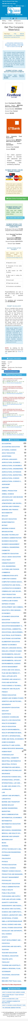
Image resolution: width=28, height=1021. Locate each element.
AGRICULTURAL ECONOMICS (12, 466)
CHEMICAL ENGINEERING (10, 547)
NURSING (5, 846)
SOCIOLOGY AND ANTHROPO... (12, 931)
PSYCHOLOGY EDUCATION (11, 884)
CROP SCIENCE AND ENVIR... (12, 598)
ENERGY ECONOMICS (9, 645)
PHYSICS (5, 862)
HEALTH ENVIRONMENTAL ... (11, 730)
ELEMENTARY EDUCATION (11, 642)
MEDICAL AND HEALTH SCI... (11, 833)
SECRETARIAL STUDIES (10, 918)
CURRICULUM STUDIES (10, 601)
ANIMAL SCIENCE (8, 494)
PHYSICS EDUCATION (9, 865)
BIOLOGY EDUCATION (9, 519)
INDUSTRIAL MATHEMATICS (11, 761)
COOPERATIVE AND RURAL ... (12, 585)
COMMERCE (6, 572)
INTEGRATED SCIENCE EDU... (12, 777)
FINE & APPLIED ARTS (9, 676)
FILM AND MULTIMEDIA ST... (11, 673)
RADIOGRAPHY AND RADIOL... (12, 906)
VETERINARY (6, 972)
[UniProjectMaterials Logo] (14, 10)
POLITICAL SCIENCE (9, 868)
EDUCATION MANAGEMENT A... (12, 626)
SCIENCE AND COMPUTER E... (12, 912)
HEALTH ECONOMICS (9, 723)
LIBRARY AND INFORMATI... (11, 796)
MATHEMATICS (7, 821)
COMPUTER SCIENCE (9, 579)
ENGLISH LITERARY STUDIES (12, 651)
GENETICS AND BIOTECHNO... (12, 701)
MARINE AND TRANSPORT (11, 802)
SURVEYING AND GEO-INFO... (12, 946)
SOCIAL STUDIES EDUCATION (12, 928)
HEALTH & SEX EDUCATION (11, 720)
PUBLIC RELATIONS (8, 893)
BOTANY (5, 525)
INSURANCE (6, 774)
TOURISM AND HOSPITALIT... (11, 965)
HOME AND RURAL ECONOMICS (13, 739)
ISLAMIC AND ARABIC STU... (11, 786)
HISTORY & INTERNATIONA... (11, 736)
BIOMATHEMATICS (8, 522)
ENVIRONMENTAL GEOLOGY (11, 660)
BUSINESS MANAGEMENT (10, 544)
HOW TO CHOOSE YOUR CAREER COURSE (13, 992)
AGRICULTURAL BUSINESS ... (12, 462)
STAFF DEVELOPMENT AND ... (12, 940)
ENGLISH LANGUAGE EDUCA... (12, 648)
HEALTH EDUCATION (9, 726)
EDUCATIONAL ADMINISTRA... (12, 629)
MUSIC (4, 843)
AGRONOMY (6, 484)
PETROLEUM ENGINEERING (11, 852)
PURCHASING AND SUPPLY (11, 896)
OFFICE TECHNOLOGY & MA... (12, 849)
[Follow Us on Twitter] (13, 18)
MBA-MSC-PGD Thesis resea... (12, 981)
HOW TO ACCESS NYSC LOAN (10, 998)
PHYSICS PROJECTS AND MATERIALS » (14, 383)
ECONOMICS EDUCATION (10, 616)
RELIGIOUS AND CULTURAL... (12, 909)
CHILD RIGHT (6, 560)
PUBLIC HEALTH (7, 890)
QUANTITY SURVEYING (10, 902)
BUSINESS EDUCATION (10, 541)
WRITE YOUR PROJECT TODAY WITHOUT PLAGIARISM (13, 995)
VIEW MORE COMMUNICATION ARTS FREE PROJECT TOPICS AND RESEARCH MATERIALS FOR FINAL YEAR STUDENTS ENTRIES (14, 44)
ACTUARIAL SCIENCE (9, 450)
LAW (3, 792)
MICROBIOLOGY (7, 840)
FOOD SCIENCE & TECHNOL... (12, 686)
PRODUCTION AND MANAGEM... (12, 874)
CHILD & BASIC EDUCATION (11, 557)
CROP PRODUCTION (9, 594)
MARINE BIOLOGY (8, 805)
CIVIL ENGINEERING (9, 566)
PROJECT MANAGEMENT (10, 877)
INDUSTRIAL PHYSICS (9, 764)
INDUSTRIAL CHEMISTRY (10, 758)
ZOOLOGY (5, 978)
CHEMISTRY (6, 550)
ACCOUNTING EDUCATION (11, 447)
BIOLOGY (5, 516)
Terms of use (18, 1016)
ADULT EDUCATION (8, 453)
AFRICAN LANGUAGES (9, 459)
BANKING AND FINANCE (10, 510)
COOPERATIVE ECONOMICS (11, 588)
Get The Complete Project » (12, 371)
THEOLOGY (5, 962)
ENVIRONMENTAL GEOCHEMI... (12, 657)
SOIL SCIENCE (7, 934)
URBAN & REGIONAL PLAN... (11, 968)
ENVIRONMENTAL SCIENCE (11, 663)
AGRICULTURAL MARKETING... (12, 475)
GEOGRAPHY (6, 704)
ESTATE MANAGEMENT (10, 667)
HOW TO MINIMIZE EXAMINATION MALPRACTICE (11, 1001)
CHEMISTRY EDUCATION (10, 554)
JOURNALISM (6, 789)
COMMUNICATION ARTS (10, 576)
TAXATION (5, 949)
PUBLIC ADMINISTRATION (10, 887)
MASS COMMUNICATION (10, 814)
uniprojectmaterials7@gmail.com (14, 257)
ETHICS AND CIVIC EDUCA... (11, 670)
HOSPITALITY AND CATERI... (11, 745)
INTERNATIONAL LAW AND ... (12, 783)
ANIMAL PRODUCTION (9, 491)
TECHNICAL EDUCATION (10, 956)
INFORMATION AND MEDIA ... (11, 767)
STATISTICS (6, 943)
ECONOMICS (6, 613)
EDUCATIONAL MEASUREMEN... (12, 632)
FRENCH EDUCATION (9, 695)
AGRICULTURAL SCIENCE (10, 478)
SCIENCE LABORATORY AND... (12, 915)
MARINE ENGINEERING (10, 808)
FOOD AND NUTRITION (9, 682)
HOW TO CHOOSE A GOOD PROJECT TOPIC (14, 1005)
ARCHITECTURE (7, 500)
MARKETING (6, 811)
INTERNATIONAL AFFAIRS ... (11, 780)
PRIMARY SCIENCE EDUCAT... (12, 871)
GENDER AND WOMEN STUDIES (13, 698)
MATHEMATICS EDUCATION (11, 824)
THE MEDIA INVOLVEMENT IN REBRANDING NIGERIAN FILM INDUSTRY (14, 35)
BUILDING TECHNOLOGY (10, 535)
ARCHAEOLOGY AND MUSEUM (12, 497)
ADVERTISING (6, 456)
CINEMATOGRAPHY (8, 563)
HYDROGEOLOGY (8, 755)
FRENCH (5, 692)
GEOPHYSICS (6, 714)
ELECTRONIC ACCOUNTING (11, 638)
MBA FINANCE (7, 827)
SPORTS (5, 937)
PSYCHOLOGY (6, 880)
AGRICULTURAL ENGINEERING (12, 469)
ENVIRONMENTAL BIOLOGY (11, 654)
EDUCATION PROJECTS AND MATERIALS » (15, 393)
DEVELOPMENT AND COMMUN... (13, 607)
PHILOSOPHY (6, 858)
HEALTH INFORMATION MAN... (12, 733)
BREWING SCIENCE (8, 528)
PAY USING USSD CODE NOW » (15, 218)
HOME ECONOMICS (8, 742)
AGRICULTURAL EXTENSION (11, 472)
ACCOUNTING (6, 444)
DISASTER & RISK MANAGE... (12, 610)
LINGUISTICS (6, 799)
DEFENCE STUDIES (8, 604)
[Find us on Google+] (16, 18)
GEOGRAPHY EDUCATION (10, 708)
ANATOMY (5, 488)
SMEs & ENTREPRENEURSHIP (12, 921)
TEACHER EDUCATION (9, 953)
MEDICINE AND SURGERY (10, 836)
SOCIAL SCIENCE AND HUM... (12, 924)
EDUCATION (6, 620)
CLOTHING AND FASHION (10, 569)
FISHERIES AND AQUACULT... (12, 679)
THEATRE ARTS (7, 959)
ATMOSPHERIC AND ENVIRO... (12, 503)
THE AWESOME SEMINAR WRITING (11, 1007)
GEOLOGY (5, 711)
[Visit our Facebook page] (10, 18)
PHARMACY (6, 855)
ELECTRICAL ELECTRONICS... (12, 635)
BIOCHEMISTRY (7, 513)
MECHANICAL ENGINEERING (11, 830)
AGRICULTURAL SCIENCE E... (12, 481)
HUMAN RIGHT (7, 752)
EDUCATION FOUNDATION (11, 623)
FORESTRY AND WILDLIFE (11, 689)
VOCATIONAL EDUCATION (10, 975)
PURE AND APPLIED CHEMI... (12, 899)
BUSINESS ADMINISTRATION (11, 538)
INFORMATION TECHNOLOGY (12, 770)
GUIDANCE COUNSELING (10, 717)
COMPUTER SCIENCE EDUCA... (12, 582)
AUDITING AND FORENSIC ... (11, 506)
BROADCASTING (7, 532)
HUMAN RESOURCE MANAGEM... (13, 748)
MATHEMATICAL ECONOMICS (12, 818)
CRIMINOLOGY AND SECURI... (12, 591)
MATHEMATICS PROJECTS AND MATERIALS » (15, 434)
